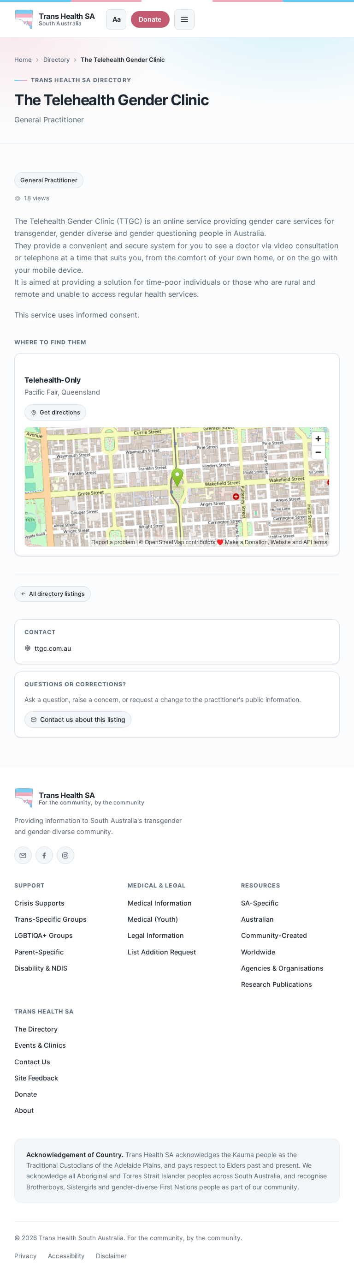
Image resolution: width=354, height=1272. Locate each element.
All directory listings (57, 593)
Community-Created (274, 935)
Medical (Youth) (153, 919)
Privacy (25, 1256)
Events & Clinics (40, 1045)
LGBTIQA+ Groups (43, 935)
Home (23, 59)
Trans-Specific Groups (50, 919)
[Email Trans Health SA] (23, 855)
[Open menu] (184, 19)
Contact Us (32, 1062)
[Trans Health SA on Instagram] (65, 855)
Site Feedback (36, 1078)
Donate (150, 19)
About (24, 1110)
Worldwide (258, 952)
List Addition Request (162, 952)
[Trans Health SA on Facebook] (44, 855)
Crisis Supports (39, 903)
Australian (257, 919)
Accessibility (66, 1256)
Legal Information (156, 935)
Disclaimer (111, 1256)
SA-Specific (259, 903)
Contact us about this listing (82, 719)
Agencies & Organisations (282, 968)
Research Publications (276, 984)
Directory (56, 59)
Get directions (60, 412)
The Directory (36, 1029)
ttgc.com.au (53, 648)
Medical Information (160, 903)
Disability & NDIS (40, 968)
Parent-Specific (39, 952)
